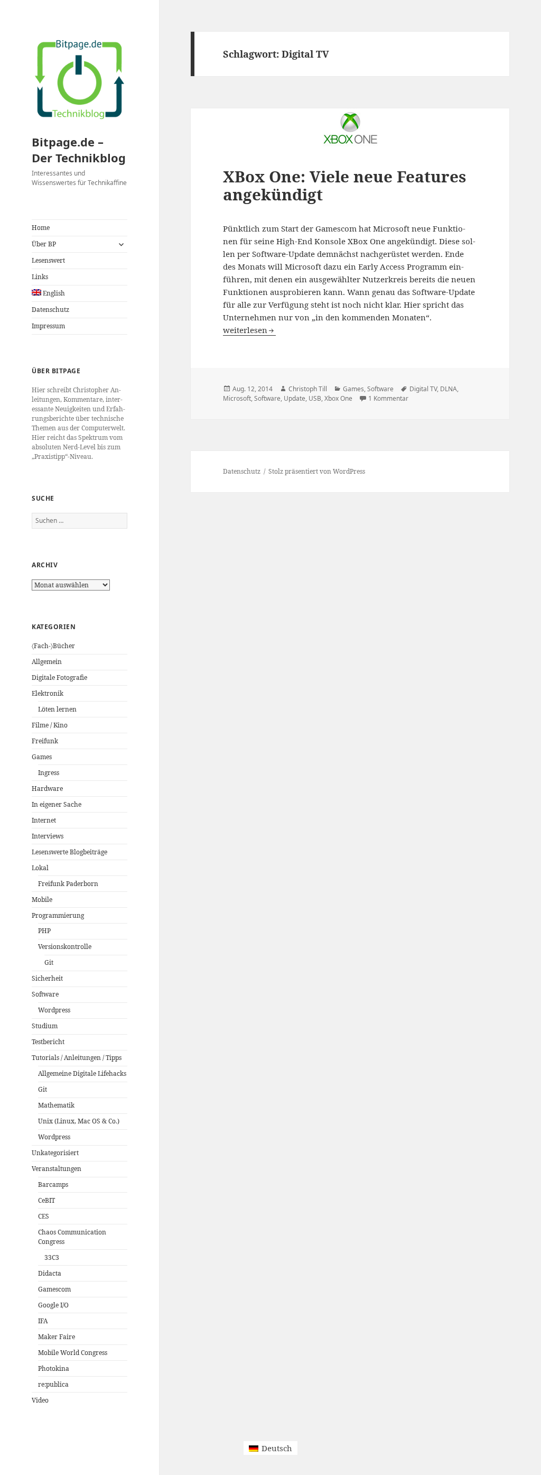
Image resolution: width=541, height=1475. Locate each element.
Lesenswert (48, 260)
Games (42, 756)
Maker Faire (56, 1336)
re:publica (53, 1384)
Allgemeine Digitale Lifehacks (82, 1073)
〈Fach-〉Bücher (53, 645)
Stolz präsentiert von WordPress (316, 471)
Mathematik (56, 1105)
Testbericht (48, 1041)
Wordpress (54, 1010)
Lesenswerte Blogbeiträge (69, 851)
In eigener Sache (56, 804)
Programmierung (58, 915)
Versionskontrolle (64, 946)
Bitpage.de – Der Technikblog (79, 149)
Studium (45, 1025)
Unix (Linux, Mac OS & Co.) (78, 1121)
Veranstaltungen (56, 1168)
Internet (44, 820)
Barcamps (53, 1184)
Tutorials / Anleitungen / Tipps (77, 1057)
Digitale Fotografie (59, 677)
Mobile (42, 899)
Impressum (48, 325)
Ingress (48, 772)
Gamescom (54, 1289)
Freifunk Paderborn (68, 883)
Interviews (47, 836)
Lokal (40, 867)
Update (294, 398)
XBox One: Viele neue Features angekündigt (345, 185)
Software (45, 994)
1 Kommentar (388, 398)
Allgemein (47, 661)
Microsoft (237, 398)
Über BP (44, 243)
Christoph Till (307, 388)
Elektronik (47, 693)
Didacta (49, 1273)
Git (48, 962)
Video (40, 1400)
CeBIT (46, 1200)
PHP (44, 930)
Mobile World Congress (72, 1352)
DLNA (448, 388)
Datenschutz (50, 309)
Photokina (53, 1368)
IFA (43, 1320)
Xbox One (338, 398)
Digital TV (423, 388)
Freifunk (45, 740)
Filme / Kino (50, 725)
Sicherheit (47, 978)
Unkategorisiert (55, 1152)
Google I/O (53, 1305)
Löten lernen (57, 709)
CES (43, 1216)
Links (40, 276)
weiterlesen (249, 330)
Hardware (47, 788)
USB (315, 398)
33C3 (51, 1257)
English (53, 293)
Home (41, 227)
